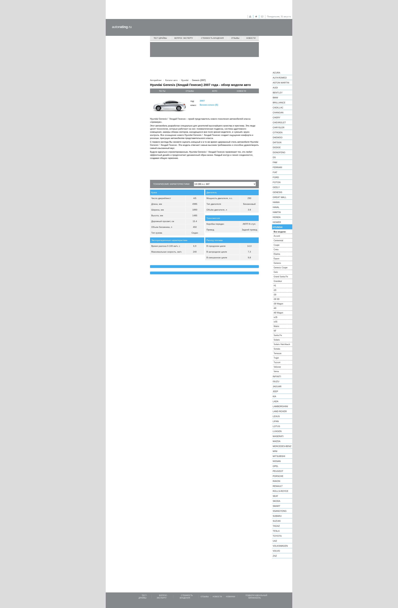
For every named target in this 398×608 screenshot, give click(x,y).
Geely (276, 187)
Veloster (277, 367)
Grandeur (278, 281)
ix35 (275, 317)
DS (274, 157)
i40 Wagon (278, 313)
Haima (276, 202)
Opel (275, 466)
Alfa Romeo (280, 77)
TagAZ (276, 526)
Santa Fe (278, 335)
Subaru (277, 516)
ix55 (275, 322)
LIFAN (276, 421)
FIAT (275, 172)
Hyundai (277, 227)
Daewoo (277, 137)
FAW (275, 162)
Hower (277, 222)
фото (214, 91)
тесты (162, 91)
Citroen (277, 132)
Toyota (277, 536)
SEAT (275, 496)
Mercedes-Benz (282, 446)
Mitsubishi (279, 456)
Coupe (276, 245)
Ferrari (277, 167)
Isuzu (276, 381)
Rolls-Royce (280, 491)
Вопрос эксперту (183, 38)
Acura (276, 72)
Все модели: (280, 232)
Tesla (276, 531)
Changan (278, 112)
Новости (251, 38)
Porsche (278, 476)
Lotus (276, 426)
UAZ (275, 541)
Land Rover (280, 411)
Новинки (230, 597)
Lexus (276, 416)
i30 (275, 294)
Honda (276, 217)
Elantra (277, 254)
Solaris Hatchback (282, 344)
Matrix (276, 326)
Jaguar (277, 386)
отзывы (190, 91)
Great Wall (279, 197)
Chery (276, 117)
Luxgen (277, 431)
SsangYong (280, 511)
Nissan (277, 461)
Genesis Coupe (280, 267)
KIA (274, 396)
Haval (276, 207)
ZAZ (275, 556)
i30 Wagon (278, 304)
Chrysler (278, 127)
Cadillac (278, 107)
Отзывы (235, 38)
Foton (276, 182)
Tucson (277, 362)
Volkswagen (280, 546)
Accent (277, 236)
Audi (275, 87)
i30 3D (276, 299)
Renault (278, 486)
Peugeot (278, 471)
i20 (275, 290)
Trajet (276, 358)
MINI (275, 451)
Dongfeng (279, 152)
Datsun (277, 142)
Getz (276, 272)
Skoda (276, 501)
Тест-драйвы (160, 38)
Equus (276, 258)
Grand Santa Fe (281, 276)
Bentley (277, 92)
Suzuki (277, 521)
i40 (275, 308)
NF (275, 331)
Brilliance (279, 102)
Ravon (276, 481)
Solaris (277, 340)
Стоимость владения (212, 38)
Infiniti (277, 376)
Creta (276, 249)
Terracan (277, 353)
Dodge (277, 147)
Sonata (277, 349)
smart (276, 506)
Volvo (276, 551)
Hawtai (277, 212)
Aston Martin (281, 82)
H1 (275, 285)
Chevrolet (279, 122)
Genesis (277, 192)
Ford (276, 177)
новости (241, 91)
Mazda (276, 441)
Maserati (278, 436)
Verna (276, 371)
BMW (275, 97)
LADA (275, 401)
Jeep (275, 391)
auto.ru (122, 27)
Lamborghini (280, 406)
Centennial (278, 240)
